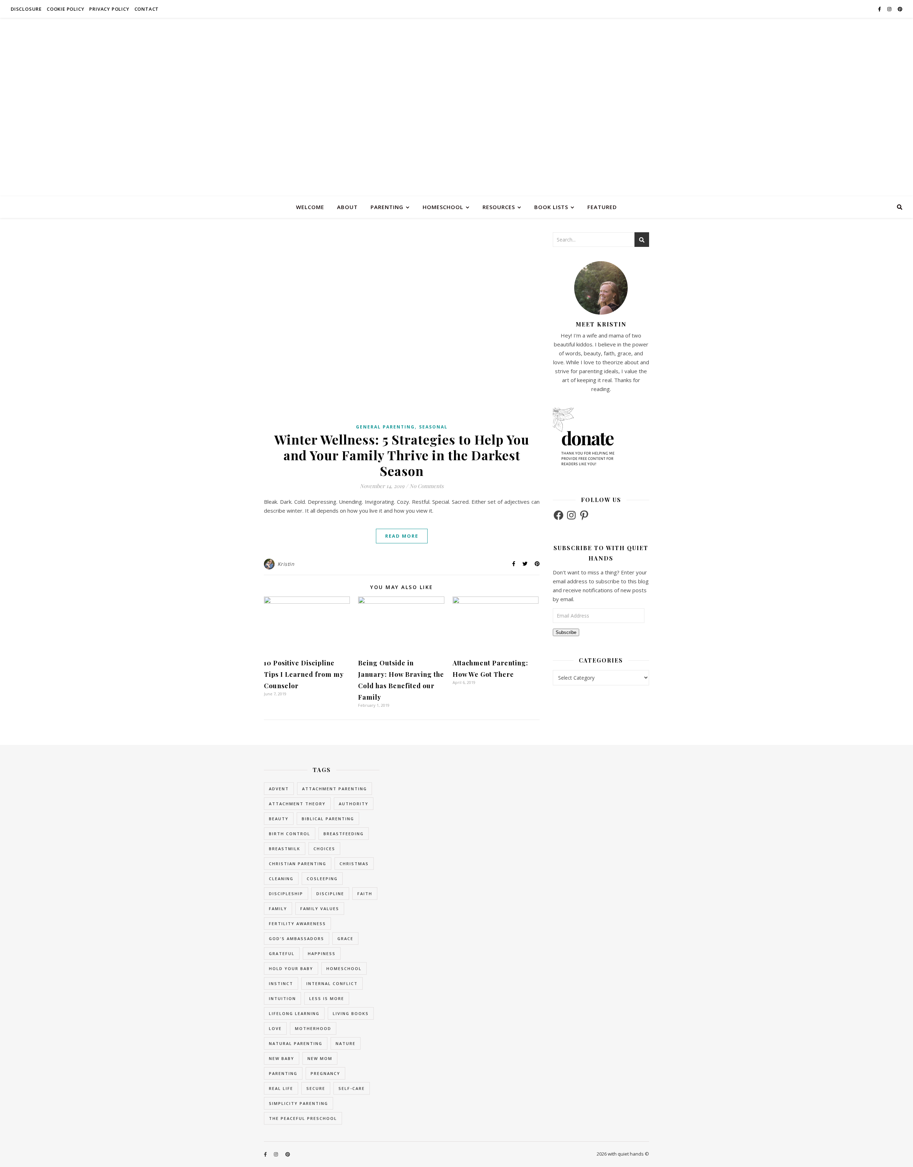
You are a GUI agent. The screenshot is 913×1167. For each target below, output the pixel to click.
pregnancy (325, 1073)
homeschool (443, 206)
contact (146, 9)
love (275, 1028)
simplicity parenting (298, 1103)
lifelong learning (294, 1013)
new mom (319, 1058)
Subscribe (566, 632)
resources (499, 206)
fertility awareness (297, 923)
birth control (289, 833)
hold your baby (291, 968)
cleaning (281, 878)
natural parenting (295, 1043)
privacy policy (109, 9)
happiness (322, 953)
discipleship (286, 893)
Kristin (286, 563)
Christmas (354, 863)
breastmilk (284, 848)
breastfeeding (343, 833)
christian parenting (297, 863)
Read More (401, 536)
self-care (351, 1088)
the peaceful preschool (303, 1118)
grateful (282, 953)
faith (364, 893)
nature (346, 1043)
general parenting (385, 427)
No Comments (426, 485)
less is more (326, 998)
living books (351, 1013)
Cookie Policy (65, 9)
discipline (330, 893)
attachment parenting (334, 788)
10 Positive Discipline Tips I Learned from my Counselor (303, 674)
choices (324, 848)
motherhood (313, 1028)
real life (281, 1088)
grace (345, 938)
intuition (282, 998)
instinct (281, 983)
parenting (387, 206)
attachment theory (297, 803)
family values (319, 908)
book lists (551, 206)
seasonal (433, 427)
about (347, 206)
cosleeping (322, 878)
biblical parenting (328, 818)
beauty (279, 818)
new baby (281, 1058)
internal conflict (332, 983)
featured (602, 206)
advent (279, 788)
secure (315, 1088)
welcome (310, 206)
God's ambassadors (296, 938)
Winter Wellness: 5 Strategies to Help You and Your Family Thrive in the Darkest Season (401, 455)
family (278, 908)
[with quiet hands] (456, 107)
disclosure (26, 9)
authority (353, 803)
